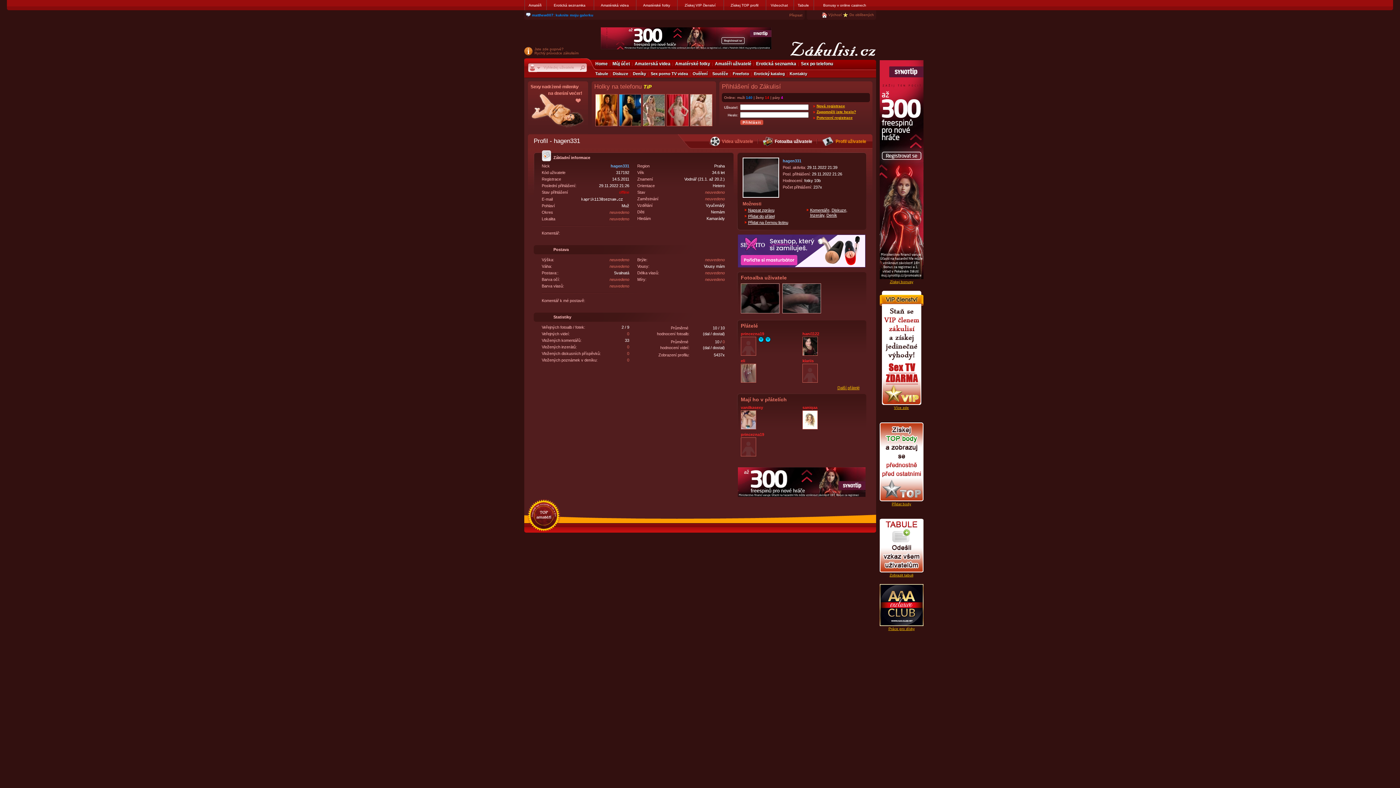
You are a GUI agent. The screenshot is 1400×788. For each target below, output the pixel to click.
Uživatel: (731, 107)
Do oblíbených (861, 15)
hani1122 (810, 334)
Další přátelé (848, 388)
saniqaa (809, 407)
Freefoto (741, 74)
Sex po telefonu (817, 63)
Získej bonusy (901, 282)
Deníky (639, 74)
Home (601, 63)
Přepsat (795, 15)
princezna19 (752, 334)
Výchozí (835, 15)
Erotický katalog (769, 74)
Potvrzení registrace (835, 118)
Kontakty (798, 74)
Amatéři (535, 5)
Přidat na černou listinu (768, 222)
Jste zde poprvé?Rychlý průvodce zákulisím (556, 51)
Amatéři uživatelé (733, 63)
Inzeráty (817, 215)
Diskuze (620, 74)
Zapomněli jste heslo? (836, 112)
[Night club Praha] (558, 107)
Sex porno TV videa (669, 74)
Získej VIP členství (700, 5)
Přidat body (901, 504)
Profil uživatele (851, 141)
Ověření (700, 74)
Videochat (779, 5)
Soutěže (720, 74)
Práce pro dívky (901, 629)
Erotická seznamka (570, 5)
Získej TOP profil (744, 5)
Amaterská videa (652, 63)
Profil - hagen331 (557, 140)
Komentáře (819, 210)
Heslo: (733, 115)
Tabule (803, 5)
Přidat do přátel (761, 216)
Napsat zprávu (761, 210)
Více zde (901, 408)
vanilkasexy (752, 407)
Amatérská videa (615, 5)
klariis (808, 361)
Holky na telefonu (623, 86)
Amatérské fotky (656, 5)
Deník (832, 215)
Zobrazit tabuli (901, 575)
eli (743, 361)
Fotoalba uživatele (793, 141)
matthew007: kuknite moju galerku (562, 15)
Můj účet (621, 63)
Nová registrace (831, 106)
